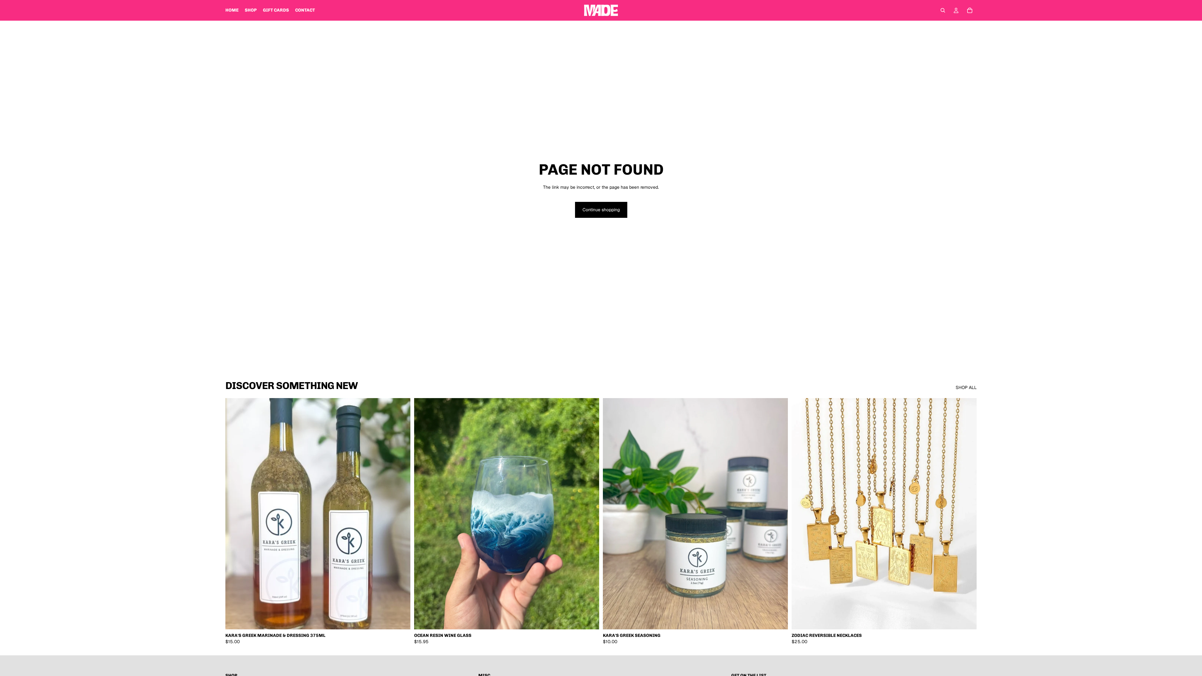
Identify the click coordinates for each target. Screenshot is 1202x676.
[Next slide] (589, 514)
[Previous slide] (423, 514)
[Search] (943, 10)
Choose (972, 619)
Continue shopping (601, 210)
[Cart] (970, 10)
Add (594, 619)
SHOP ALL (966, 387)
